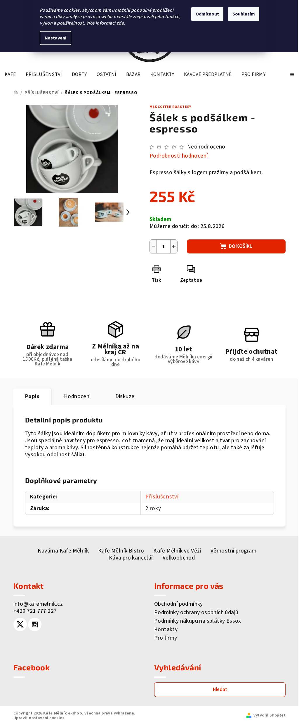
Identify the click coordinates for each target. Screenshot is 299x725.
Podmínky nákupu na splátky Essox (197, 621)
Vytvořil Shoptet (269, 715)
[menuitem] (10, 74)
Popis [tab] (32, 397)
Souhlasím (243, 14)
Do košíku (241, 246)
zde (120, 23)
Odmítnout (207, 14)
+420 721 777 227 (35, 611)
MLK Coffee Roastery (170, 106)
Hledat (220, 689)
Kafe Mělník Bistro (121, 551)
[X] (20, 624)
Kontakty (166, 629)
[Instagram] (34, 624)
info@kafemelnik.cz (38, 604)
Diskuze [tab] (125, 397)
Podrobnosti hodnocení (179, 156)
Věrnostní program (234, 551)
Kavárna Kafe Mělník (63, 551)
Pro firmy (165, 638)
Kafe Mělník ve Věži (177, 551)
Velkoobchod (179, 558)
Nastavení (55, 38)
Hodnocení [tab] (77, 397)
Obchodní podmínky (178, 604)
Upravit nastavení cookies (38, 718)
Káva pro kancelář (131, 558)
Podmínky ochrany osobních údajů (196, 613)
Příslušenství (162, 497)
